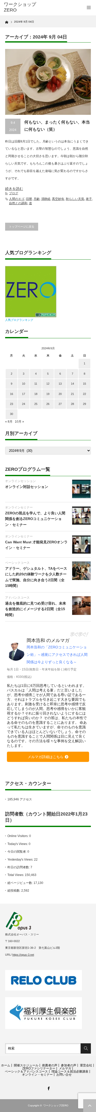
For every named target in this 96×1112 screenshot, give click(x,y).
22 (84, 393)
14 (72, 383)
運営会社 (86, 1065)
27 (60, 403)
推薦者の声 (49, 1065)
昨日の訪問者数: (18, 867)
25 (35, 403)
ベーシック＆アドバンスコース (26, 1071)
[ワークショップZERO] (23, 7)
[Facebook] (48, 1087)
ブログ (13, 193)
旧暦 (29, 199)
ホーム (5, 1065)
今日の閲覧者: (17, 851)
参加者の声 (68, 1065)
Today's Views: (18, 844)
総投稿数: (14, 890)
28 (72, 403)
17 (23, 393)
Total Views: (16, 875)
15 (84, 383)
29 (84, 403)
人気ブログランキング (19, 319)
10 (23, 383)
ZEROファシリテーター (38, 1068)
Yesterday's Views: (20, 859)
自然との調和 (18, 203)
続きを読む (14, 189)
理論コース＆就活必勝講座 (69, 1071)
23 (11, 403)
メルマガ (65, 1068)
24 (23, 403)
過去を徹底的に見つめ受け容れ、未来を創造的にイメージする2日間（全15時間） (35, 609)
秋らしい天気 (75, 199)
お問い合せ (64, 1074)
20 (60, 393)
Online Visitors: (18, 836)
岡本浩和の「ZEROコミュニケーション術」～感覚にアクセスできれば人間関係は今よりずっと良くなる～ (57, 654)
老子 (89, 199)
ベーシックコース (17, 563)
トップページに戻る (21, 226)
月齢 (37, 199)
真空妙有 (58, 199)
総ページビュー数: (20, 883)
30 (11, 413)
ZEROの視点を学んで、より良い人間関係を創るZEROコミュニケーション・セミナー (35, 519)
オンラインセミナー (19, 507)
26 (47, 403)
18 (35, 393)
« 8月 (9, 421)
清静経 (45, 199)
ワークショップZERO (55, 1105)
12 (47, 383)
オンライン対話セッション (26, 487)
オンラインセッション (20, 481)
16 (11, 393)
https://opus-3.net (23, 954)
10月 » (19, 421)
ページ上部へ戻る (89, 1105)
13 (60, 383)
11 (35, 383)
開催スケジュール (26, 1065)
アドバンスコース (17, 597)
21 (72, 393)
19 (47, 393)
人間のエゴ (16, 199)
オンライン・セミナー (37, 1074)
